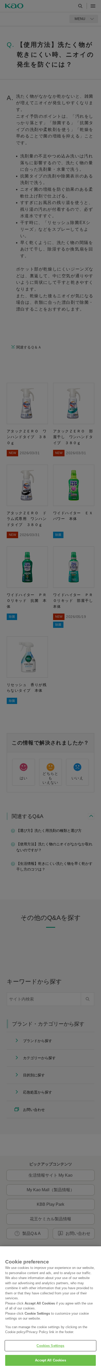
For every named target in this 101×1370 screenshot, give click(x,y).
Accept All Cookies (50, 1360)
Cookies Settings (50, 1346)
